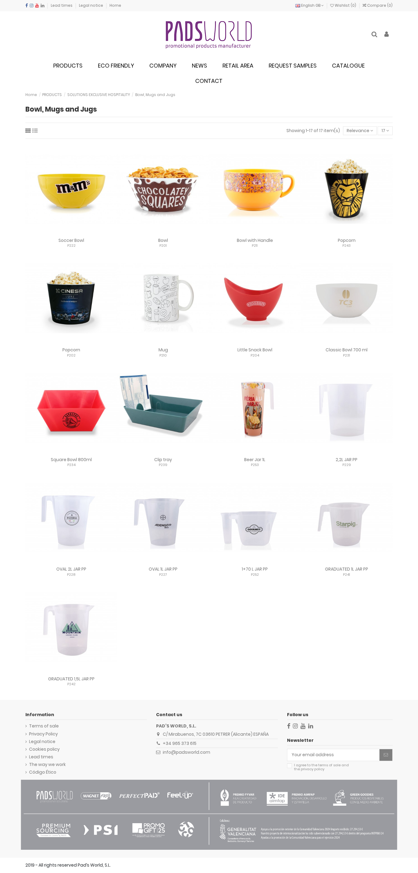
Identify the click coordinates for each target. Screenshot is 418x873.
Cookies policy (44, 749)
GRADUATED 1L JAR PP (346, 569)
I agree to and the (321, 767)
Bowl (163, 240)
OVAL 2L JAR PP (71, 569)
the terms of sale (326, 765)
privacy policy (312, 769)
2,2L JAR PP (346, 460)
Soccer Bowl (71, 240)
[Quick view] (80, 232)
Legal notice (91, 5)
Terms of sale (44, 726)
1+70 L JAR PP (255, 569)
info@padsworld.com (186, 752)
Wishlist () (345, 5)
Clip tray (163, 460)
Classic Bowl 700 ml (347, 350)
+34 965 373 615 (179, 743)
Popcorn (347, 240)
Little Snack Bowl (254, 350)
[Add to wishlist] (62, 232)
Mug (163, 350)
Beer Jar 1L (254, 460)
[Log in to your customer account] (386, 34)
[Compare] (71, 232)
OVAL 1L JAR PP (163, 569)
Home (115, 5)
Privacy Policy (43, 734)
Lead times (62, 5)
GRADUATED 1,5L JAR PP (71, 679)
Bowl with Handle (255, 240)
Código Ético (42, 772)
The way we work (47, 765)
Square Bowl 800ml (71, 460)
